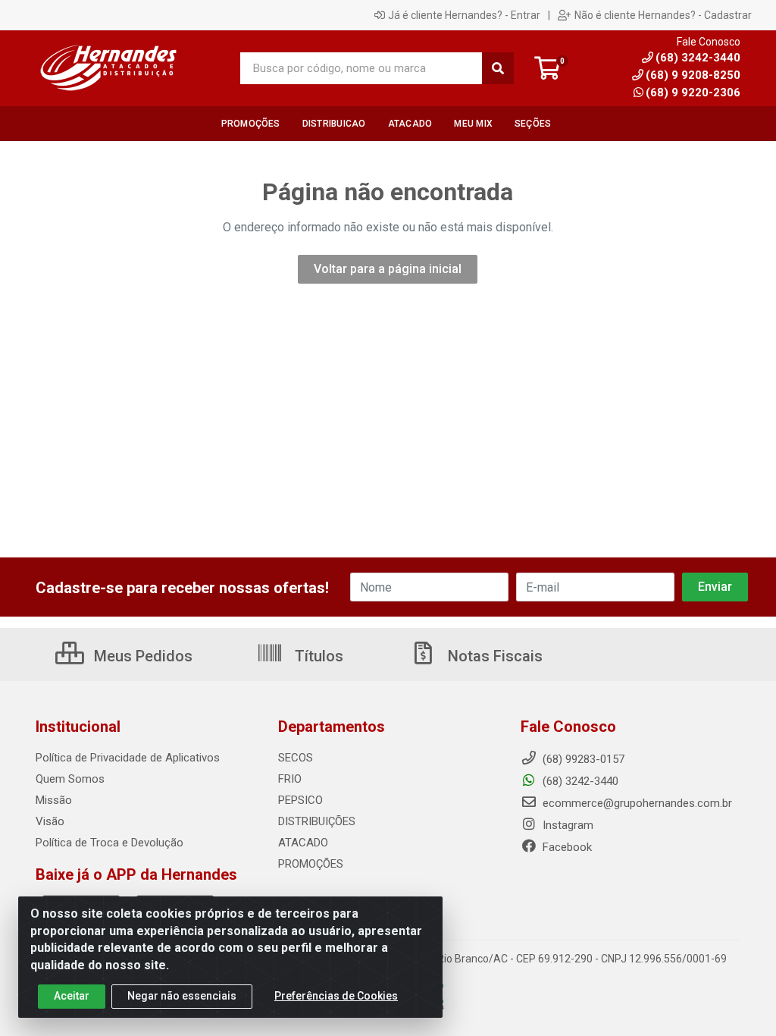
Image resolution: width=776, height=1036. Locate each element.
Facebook (566, 847)
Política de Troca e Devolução (109, 842)
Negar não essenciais (181, 996)
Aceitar (71, 996)
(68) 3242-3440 (579, 781)
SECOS (295, 757)
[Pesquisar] (498, 68)
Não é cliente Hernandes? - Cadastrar (663, 15)
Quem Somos (70, 779)
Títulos (317, 656)
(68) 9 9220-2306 (693, 92)
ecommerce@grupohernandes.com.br (636, 803)
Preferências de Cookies (336, 996)
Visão (50, 821)
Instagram (566, 825)
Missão (54, 800)
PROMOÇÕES (310, 864)
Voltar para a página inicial (388, 269)
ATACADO (303, 842)
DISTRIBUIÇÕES (316, 821)
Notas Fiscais (493, 656)
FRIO (290, 779)
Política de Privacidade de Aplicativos (128, 757)
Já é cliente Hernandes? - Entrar (464, 15)
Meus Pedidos (141, 656)
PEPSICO (300, 800)
